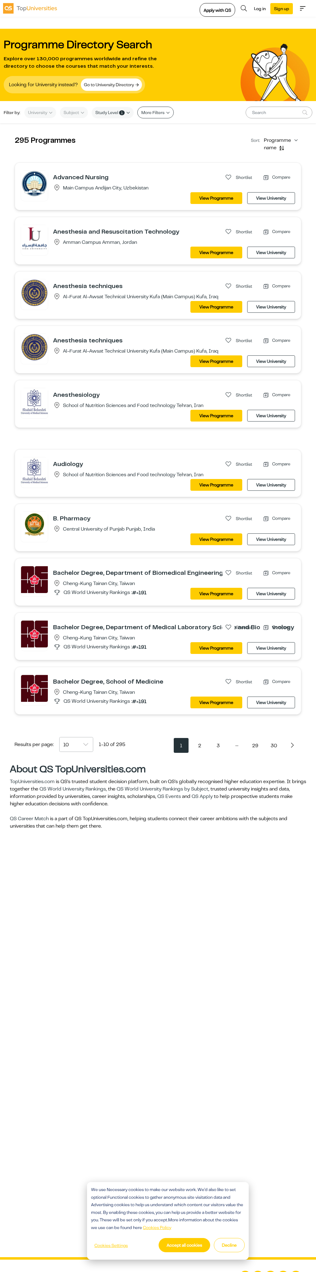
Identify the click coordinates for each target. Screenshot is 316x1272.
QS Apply (202, 796)
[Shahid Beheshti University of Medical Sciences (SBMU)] (34, 401)
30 (274, 746)
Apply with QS (217, 10)
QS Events (169, 796)
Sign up (281, 8)
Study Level (109, 112)
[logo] (30, 8)
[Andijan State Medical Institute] (34, 184)
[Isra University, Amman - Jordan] (34, 238)
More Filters (153, 112)
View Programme (216, 198)
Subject (72, 112)
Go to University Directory (109, 84)
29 (255, 746)
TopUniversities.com (32, 781)
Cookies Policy (157, 1227)
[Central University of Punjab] (34, 525)
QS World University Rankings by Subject (162, 789)
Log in (260, 8)
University (38, 112)
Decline (229, 1245)
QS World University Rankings (73, 789)
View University (271, 198)
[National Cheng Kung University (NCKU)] (34, 579)
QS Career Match (29, 819)
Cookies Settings (111, 1245)
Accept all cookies (184, 1245)
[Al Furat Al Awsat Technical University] (34, 293)
